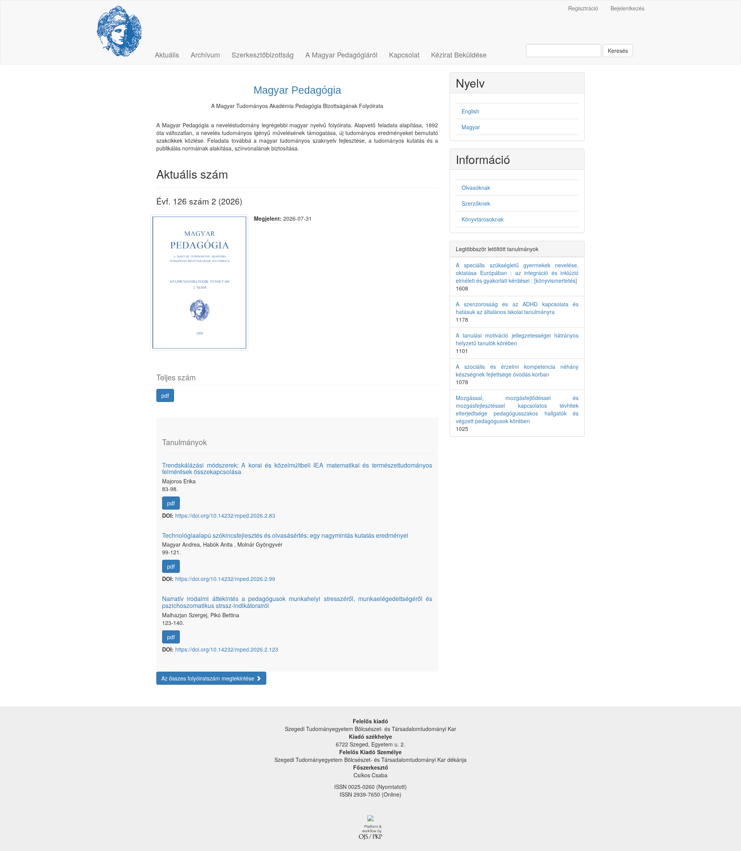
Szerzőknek (476, 203)
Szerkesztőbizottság (263, 54)
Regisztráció (583, 8)
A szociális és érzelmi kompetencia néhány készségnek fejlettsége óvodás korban (517, 370)
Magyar (471, 127)
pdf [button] (165, 395)
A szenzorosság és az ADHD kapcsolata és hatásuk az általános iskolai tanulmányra (517, 308)
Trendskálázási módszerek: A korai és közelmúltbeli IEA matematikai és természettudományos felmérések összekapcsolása (297, 468)
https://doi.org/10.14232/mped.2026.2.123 (226, 649)
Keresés (618, 50)
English (470, 111)
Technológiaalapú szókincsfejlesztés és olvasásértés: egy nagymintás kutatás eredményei (285, 535)
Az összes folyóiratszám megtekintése (208, 678)
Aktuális (167, 54)
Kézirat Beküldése (459, 54)
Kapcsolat (404, 54)
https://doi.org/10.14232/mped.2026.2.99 (225, 579)
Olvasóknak (476, 187)
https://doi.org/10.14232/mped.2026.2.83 (225, 515)
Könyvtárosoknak (483, 219)
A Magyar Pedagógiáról (341, 54)
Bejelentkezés (628, 8)
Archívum (205, 54)
